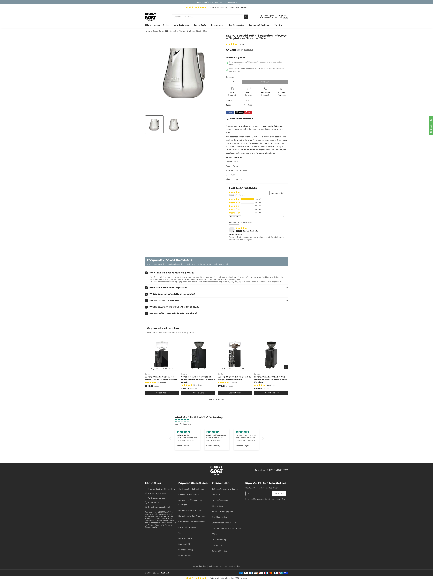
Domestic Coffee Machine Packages (190, 502)
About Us (216, 495)
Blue (148, 388)
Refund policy (199, 566)
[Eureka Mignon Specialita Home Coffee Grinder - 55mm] (162, 355)
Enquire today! (431, 124)
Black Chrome (159, 388)
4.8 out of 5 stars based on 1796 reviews (228, 7)
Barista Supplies (219, 506)
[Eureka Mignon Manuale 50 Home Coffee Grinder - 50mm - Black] (198, 355)
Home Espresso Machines (190, 510)
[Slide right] (286, 367)
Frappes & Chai (185, 544)
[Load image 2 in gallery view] (174, 124)
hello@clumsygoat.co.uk (159, 507)
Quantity (230, 77)
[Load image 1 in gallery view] (154, 124)
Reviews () (234, 222)
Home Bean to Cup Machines (191, 516)
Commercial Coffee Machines (191, 522)
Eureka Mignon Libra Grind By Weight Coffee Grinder (234, 378)
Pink (149, 395)
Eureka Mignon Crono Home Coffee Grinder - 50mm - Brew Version (271, 379)
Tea (179, 533)
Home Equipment (181, 25)
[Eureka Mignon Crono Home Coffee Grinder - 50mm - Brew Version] (271, 355)
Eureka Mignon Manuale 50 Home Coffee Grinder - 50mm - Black (198, 379)
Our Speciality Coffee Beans (191, 489)
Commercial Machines (259, 25)
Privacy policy (215, 566)
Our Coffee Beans (220, 500)
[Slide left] (147, 367)
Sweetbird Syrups (186, 550)
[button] (283, 16)
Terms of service (232, 566)
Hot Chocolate (185, 538)
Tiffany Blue (158, 395)
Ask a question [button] (277, 193)
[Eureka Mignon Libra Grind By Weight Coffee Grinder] (235, 355)
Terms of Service (219, 551)
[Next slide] (250, 2)
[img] (241, 228)
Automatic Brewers (187, 527)
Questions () (246, 222)
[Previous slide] (183, 2)
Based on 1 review (237, 195)
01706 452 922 (235, 65)
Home (147, 31)
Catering (278, 25)
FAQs (214, 534)
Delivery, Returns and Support (225, 489)
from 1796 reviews (183, 424)
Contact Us (217, 545)
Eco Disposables (236, 25)
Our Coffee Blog (219, 540)
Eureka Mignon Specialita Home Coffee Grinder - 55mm (161, 378)
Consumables (217, 25)
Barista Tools (200, 25)
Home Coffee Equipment (223, 511)
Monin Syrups (184, 555)
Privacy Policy (279, 499)
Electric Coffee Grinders (189, 495)
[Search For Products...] (246, 17)
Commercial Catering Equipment (227, 528)
